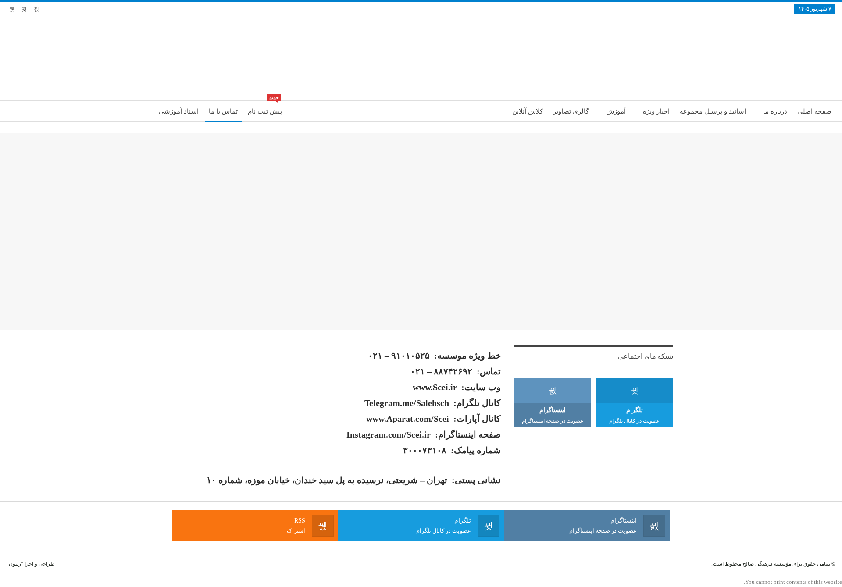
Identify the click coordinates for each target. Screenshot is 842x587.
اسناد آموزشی (179, 111)
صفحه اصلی (814, 111)
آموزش (616, 111)
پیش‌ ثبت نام (265, 108)
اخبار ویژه (656, 111)
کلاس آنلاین (527, 111)
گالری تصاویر (571, 111)
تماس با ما (223, 111)
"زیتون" (15, 564)
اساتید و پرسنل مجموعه (713, 111)
